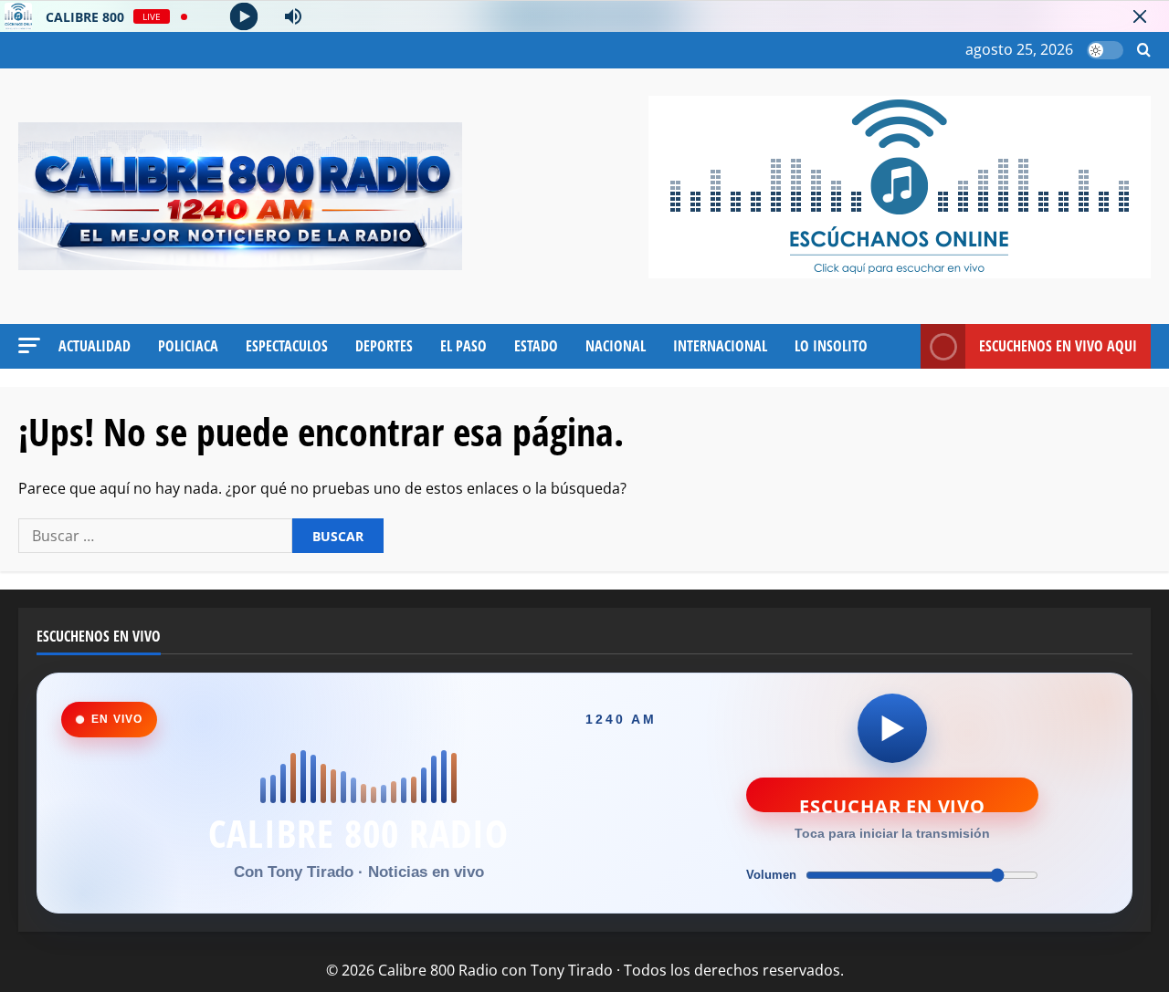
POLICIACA (188, 346)
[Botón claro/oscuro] (1105, 50)
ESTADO (536, 346)
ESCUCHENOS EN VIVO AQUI (1058, 346)
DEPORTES (384, 346)
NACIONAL (615, 346)
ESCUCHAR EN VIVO (892, 803)
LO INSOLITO (831, 346)
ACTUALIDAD (94, 346)
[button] (1144, 50)
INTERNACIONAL (720, 346)
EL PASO (463, 346)
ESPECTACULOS (287, 346)
